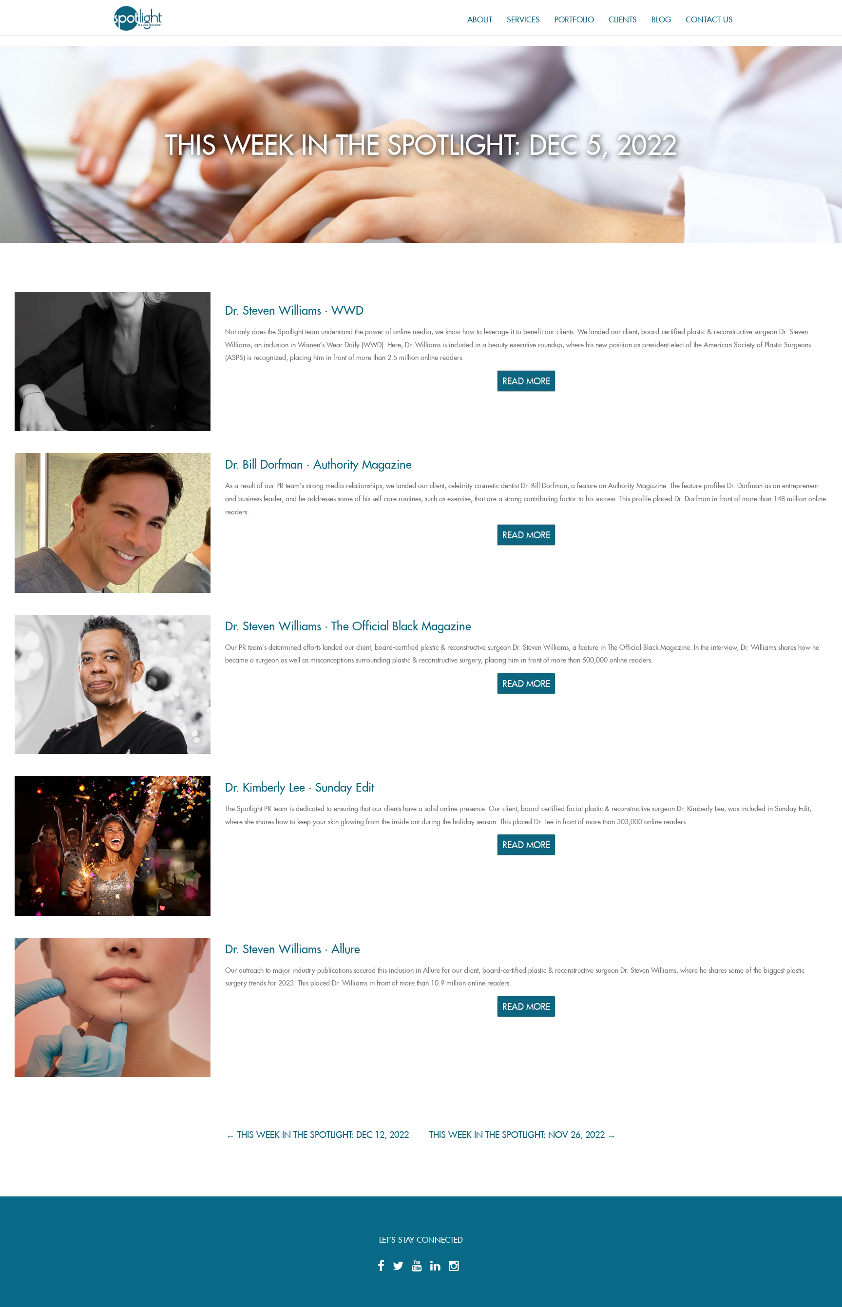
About (479, 18)
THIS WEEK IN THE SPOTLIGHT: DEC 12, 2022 (317, 1132)
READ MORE (526, 379)
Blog (661, 18)
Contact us (709, 18)
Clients (623, 18)
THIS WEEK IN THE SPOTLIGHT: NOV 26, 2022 (522, 1132)
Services (523, 18)
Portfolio (574, 18)
